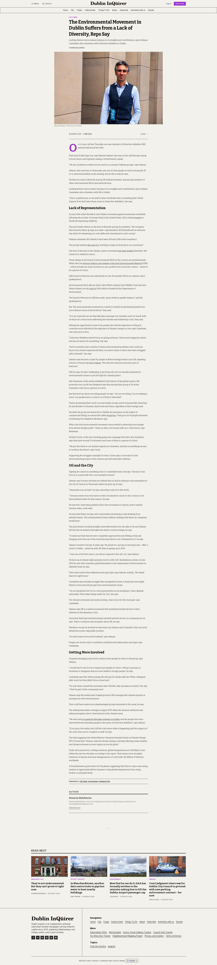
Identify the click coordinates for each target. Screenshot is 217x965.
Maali (122, 961)
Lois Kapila (114, 896)
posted (138, 218)
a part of (92, 288)
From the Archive (98, 946)
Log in (168, 4)
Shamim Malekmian (76, 48)
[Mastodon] (56, 937)
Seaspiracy (111, 415)
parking (152, 879)
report (81, 738)
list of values (95, 363)
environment (93, 781)
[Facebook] (33, 937)
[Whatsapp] (51, 937)
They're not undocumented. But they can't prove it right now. (47, 886)
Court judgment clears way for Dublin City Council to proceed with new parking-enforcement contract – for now (167, 889)
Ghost (115, 961)
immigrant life (104, 781)
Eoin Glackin (154, 899)
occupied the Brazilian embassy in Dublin (101, 719)
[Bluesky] (42, 937)
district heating (78, 879)
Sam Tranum (75, 896)
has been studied (125, 251)
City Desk (73, 17)
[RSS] (38, 937)
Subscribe (180, 4)
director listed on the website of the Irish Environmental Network (112, 263)
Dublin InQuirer (92, 961)
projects (111, 946)
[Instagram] (47, 937)
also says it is (93, 245)
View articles (74, 808)
